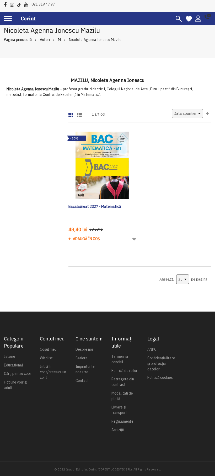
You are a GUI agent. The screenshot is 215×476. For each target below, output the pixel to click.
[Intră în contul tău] (198, 18)
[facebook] (6, 4)
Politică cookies (160, 377)
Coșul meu (48, 349)
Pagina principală (18, 39)
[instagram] (13, 4)
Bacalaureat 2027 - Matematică (94, 206)
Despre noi (84, 349)
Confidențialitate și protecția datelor (161, 363)
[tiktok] (20, 4)
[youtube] (27, 4)
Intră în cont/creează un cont (53, 372)
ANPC (152, 349)
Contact (82, 380)
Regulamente (122, 421)
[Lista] (79, 113)
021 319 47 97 (43, 4)
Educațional (13, 365)
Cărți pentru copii (17, 373)
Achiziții (117, 429)
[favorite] (189, 18)
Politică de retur (124, 370)
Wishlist (46, 358)
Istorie (9, 356)
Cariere (82, 358)
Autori (45, 39)
